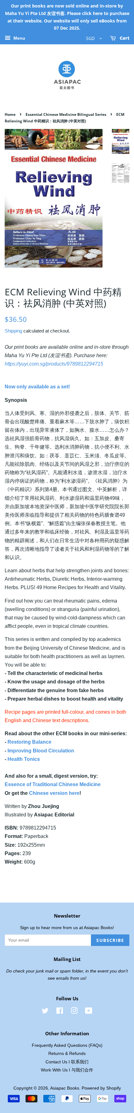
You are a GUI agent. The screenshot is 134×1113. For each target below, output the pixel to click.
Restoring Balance (29, 742)
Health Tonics (23, 759)
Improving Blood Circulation (40, 750)
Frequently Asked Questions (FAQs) (67, 1045)
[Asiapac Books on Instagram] (74, 1012)
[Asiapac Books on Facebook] (59, 1012)
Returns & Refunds (67, 1053)
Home (10, 114)
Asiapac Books (64, 1088)
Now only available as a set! (37, 386)
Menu (18, 38)
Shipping (13, 330)
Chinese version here (54, 793)
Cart (123, 38)
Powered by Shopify (101, 1088)
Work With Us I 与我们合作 (67, 1070)
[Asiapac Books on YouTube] (88, 1012)
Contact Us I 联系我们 (67, 1062)
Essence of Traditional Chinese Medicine (53, 784)
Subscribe (110, 940)
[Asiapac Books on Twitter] (45, 1012)
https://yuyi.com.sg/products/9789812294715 (54, 364)
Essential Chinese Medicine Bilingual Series (66, 114)
